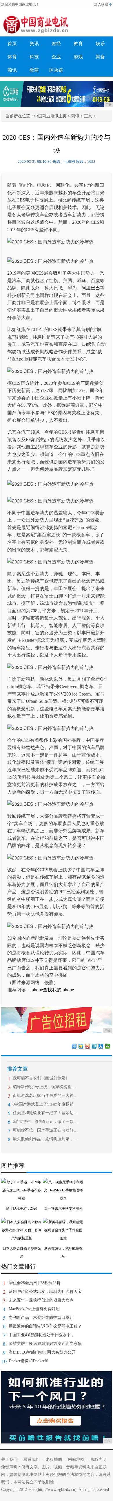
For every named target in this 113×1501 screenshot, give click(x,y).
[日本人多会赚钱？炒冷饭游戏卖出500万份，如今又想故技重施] (21, 1222)
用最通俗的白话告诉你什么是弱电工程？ (45, 1326)
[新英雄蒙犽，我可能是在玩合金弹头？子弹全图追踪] (63, 1222)
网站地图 (76, 1459)
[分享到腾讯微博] (94, 1046)
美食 (100, 56)
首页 (12, 43)
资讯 (34, 43)
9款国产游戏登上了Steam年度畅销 (43, 1104)
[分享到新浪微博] (87, 1046)
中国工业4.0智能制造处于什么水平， (42, 1335)
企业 (56, 56)
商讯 (12, 70)
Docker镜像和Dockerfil (28, 1361)
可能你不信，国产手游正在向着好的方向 (45, 1130)
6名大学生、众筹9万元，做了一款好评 (45, 1121)
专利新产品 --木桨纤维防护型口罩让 (41, 1317)
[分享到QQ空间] (81, 1046)
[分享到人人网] (101, 1046)
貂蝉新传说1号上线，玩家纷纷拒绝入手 (45, 1087)
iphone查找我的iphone (52, 989)
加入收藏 (101, 4)
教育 (78, 43)
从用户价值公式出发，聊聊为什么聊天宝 (45, 1291)
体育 (12, 56)
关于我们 (9, 1459)
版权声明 (98, 1459)
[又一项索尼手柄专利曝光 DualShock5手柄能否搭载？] (63, 1182)
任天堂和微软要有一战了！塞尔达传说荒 (45, 1113)
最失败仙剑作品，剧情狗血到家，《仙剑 (45, 1139)
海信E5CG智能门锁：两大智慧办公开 (42, 1352)
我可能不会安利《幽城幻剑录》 (41, 1078)
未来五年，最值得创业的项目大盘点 (41, 1300)
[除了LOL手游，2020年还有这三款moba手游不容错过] (21, 1182)
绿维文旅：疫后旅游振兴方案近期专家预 (45, 1343)
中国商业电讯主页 (50, 116)
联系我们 (31, 1459)
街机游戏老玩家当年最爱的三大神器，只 (45, 1095)
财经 (56, 43)
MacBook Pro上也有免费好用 (34, 1309)
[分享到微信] (107, 1046)
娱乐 (100, 43)
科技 (34, 56)
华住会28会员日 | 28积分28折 (35, 1283)
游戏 (78, 56)
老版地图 (54, 1459)
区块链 (56, 70)
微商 (34, 70)
